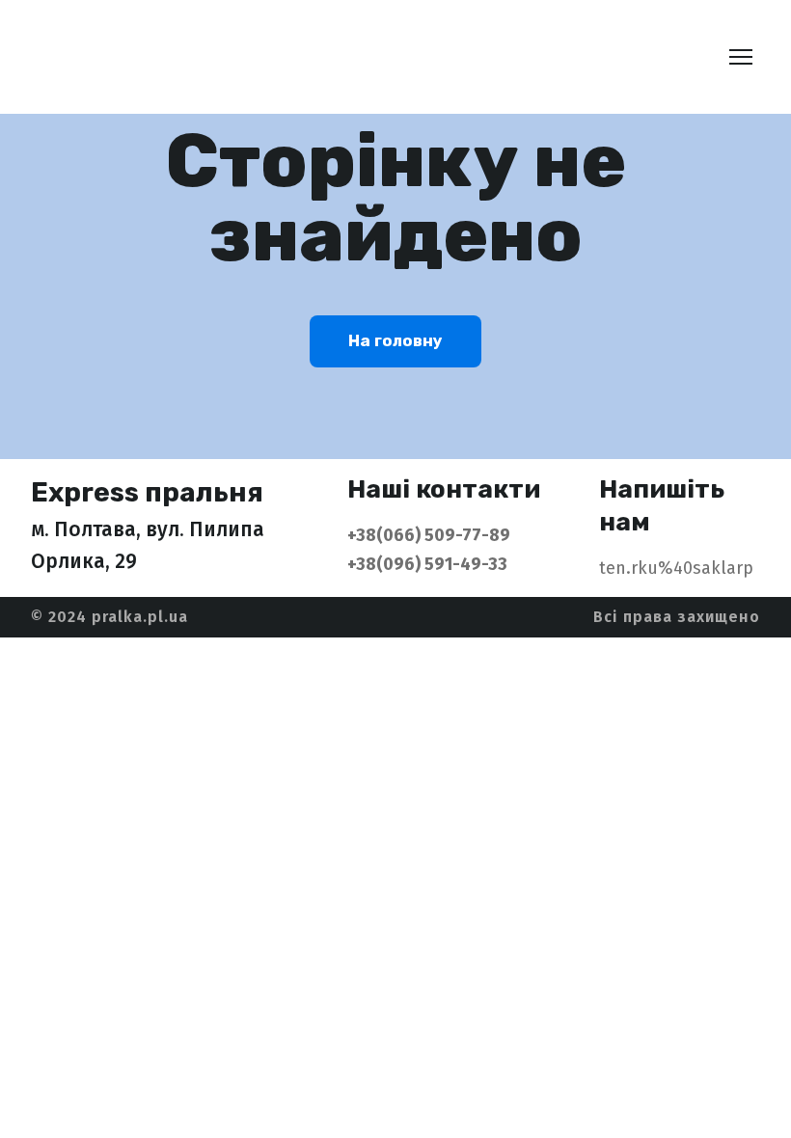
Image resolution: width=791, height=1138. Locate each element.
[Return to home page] (169, 57)
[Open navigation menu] (741, 57)
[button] (395, 341)
